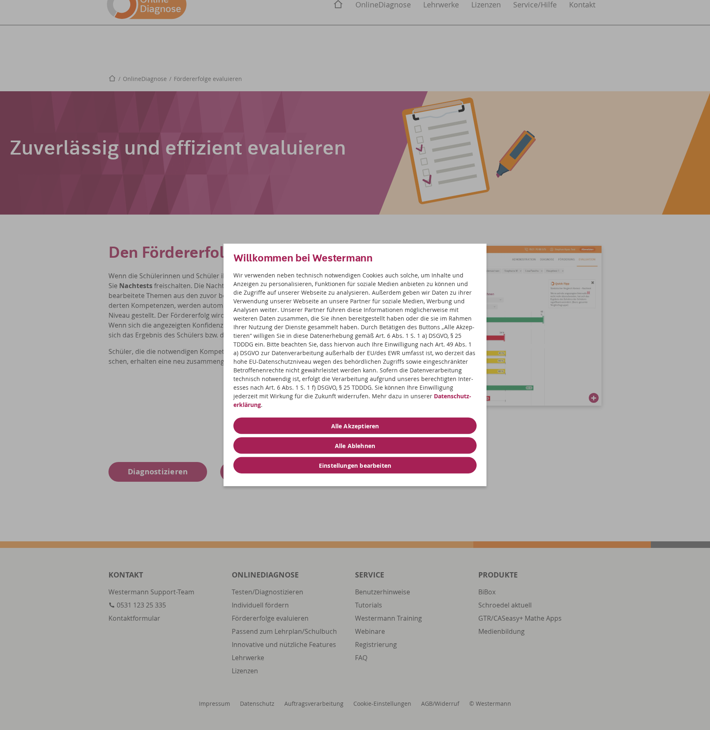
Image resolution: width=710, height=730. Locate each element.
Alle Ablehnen (355, 446)
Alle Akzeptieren (355, 426)
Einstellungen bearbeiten (355, 465)
